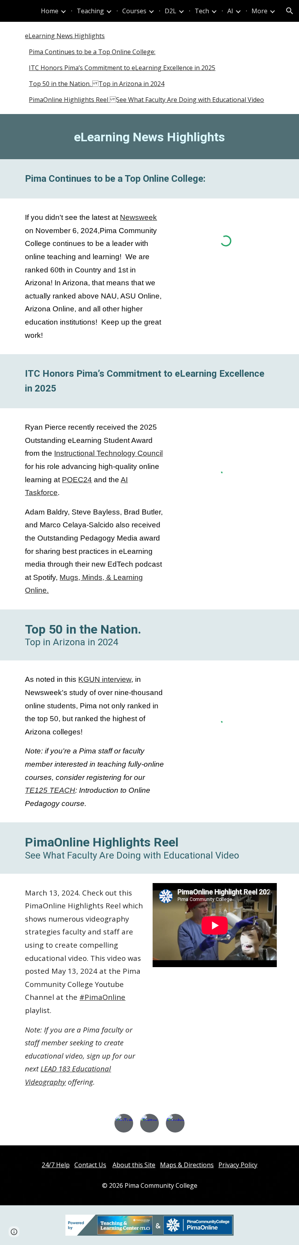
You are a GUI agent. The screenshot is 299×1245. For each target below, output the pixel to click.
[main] (149, 136)
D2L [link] (170, 11)
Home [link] (49, 11)
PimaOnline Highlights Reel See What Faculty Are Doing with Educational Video (146, 99)
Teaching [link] (90, 11)
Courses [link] (134, 11)
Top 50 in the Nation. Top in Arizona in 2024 (96, 83)
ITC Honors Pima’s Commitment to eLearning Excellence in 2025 (122, 67)
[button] (289, 11)
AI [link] (230, 11)
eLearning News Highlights (65, 36)
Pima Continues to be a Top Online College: (92, 51)
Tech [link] (202, 11)
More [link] (259, 11)
